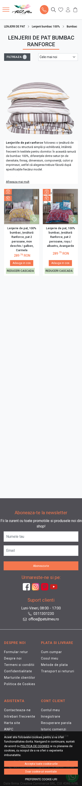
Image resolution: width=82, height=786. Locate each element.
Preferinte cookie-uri (41, 779)
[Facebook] (27, 586)
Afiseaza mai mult (17, 181)
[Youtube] (54, 586)
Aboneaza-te (41, 566)
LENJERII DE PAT (14, 26)
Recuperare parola (56, 723)
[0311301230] (44, 9)
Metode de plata (54, 665)
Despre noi (13, 658)
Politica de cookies (34, 746)
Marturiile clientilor (19, 677)
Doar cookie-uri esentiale (41, 771)
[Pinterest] (45, 586)
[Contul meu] (68, 9)
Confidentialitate (18, 671)
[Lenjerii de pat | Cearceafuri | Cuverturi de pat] (23, 9)
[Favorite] (60, 9)
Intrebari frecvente (19, 716)
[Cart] (75, 9)
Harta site (12, 723)
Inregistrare (50, 716)
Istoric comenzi (53, 729)
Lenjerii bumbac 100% (46, 26)
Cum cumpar (51, 652)
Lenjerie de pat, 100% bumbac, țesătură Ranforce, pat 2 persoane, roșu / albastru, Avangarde (60, 237)
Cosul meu (49, 658)
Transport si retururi (57, 671)
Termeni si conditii (19, 665)
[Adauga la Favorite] (34, 219)
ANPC (8, 729)
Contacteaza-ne (17, 710)
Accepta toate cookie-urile (41, 763)
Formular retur (16, 652)
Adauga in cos (22, 263)
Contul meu (50, 710)
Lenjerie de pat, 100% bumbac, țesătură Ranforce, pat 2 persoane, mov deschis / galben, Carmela (21, 239)
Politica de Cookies (19, 684)
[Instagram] (36, 586)
